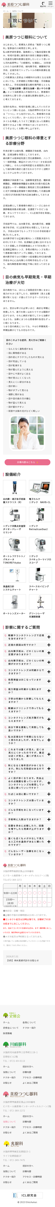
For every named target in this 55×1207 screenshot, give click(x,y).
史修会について (11, 1028)
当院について (17, 11)
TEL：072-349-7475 (14, 1160)
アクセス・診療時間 (32, 1077)
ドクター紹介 (29, 1028)
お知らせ (7, 1083)
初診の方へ (28, 1066)
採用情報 (7, 1033)
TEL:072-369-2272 (12, 879)
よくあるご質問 (30, 1083)
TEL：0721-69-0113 (14, 1060)
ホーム (6, 11)
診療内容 (27, 1072)
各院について (29, 1022)
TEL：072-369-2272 (14, 1110)
